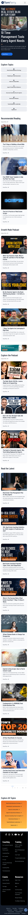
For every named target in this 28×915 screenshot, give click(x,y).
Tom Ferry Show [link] (18, 889)
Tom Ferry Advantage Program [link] (7, 863)
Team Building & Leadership (14, 104)
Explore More (4, 121)
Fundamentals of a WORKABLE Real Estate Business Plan (14, 700)
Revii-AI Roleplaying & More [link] (19, 850)
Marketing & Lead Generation (14, 75)
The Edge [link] (5, 886)
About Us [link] (8, 908)
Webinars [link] (17, 883)
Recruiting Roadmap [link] (19, 861)
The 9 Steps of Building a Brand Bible (14, 139)
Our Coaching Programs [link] (8, 845)
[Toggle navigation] (25, 2)
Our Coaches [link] (5, 856)
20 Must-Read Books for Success (14, 733)
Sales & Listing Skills (14, 81)
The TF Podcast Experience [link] (18, 893)
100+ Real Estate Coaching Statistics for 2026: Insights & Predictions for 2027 (14, 524)
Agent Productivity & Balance (14, 87)
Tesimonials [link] (9, 910)
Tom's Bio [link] (14, 908)
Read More (5, 54)
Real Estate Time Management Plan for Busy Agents (14, 489)
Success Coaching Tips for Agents (14, 92)
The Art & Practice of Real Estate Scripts (14, 208)
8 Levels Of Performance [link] (5, 849)
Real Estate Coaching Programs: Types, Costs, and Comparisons (14, 560)
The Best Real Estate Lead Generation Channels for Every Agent (14, 767)
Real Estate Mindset (14, 98)
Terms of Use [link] (11, 911)
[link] (9, 3)
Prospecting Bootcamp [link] (20, 858)
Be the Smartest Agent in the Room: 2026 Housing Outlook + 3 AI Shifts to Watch (14, 289)
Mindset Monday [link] (18, 897)
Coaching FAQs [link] (6, 867)
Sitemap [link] (23, 913)
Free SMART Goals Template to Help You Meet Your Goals (14, 173)
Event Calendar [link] (6, 880)
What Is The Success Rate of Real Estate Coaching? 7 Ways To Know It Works (14, 595)
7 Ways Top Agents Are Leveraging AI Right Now (14, 324)
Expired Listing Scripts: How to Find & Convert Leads (14, 665)
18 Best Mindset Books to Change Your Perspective (14, 630)
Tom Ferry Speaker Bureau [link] (7, 890)
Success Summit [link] (6, 883)
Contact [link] (21, 910)
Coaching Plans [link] (6, 853)
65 (22, 787)
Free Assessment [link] (6, 870)
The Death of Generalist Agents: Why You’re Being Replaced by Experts (14, 446)
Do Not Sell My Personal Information (12, 913)
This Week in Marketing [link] (20, 901)
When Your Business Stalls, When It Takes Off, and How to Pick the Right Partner (14, 253)
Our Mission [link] (21, 908)
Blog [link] (16, 886)
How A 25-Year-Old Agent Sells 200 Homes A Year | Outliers (14, 412)
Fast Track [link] (17, 854)
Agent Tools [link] (17, 880)
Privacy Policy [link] (19, 911)
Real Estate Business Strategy (14, 70)
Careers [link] (15, 910)
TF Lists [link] (4, 859)
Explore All (14, 109)
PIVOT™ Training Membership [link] (18, 845)
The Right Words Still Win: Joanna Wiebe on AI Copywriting (14, 377)
